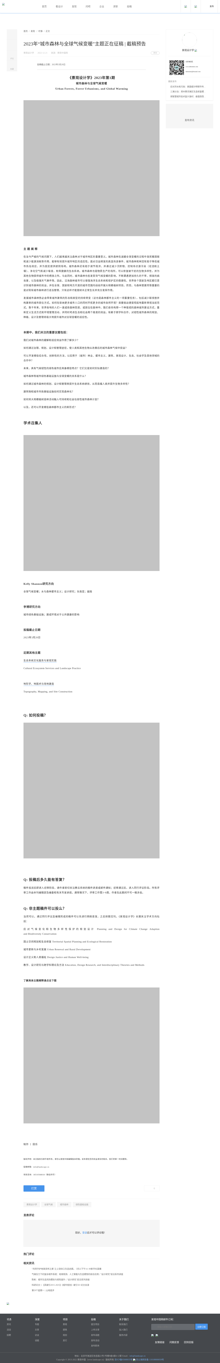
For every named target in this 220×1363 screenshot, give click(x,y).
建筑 (65, 1330)
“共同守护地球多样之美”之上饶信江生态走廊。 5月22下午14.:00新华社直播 (66, 1269)
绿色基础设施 (82, 1204)
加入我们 (123, 1330)
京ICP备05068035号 (123, 1360)
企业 (101, 6)
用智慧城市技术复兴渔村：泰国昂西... (188, 96)
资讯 (9, 1324)
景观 (65, 1324)
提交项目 (95, 1324)
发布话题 (95, 1335)
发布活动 (95, 1340)
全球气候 (48, 1204)
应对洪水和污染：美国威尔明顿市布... (188, 87)
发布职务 (95, 1346)
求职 (115, 6)
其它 (65, 1340)
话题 (37, 1340)
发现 (74, 6)
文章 (37, 1330)
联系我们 (123, 1324)
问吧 (88, 6)
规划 (65, 1335)
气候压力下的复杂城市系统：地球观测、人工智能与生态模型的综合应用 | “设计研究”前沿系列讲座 (77, 1274)
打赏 (34, 1188)
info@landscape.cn (137, 1356)
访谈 (37, 1335)
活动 (9, 1330)
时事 (40, 31)
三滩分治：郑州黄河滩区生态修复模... (188, 91)
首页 (44, 6)
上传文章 (95, 1330)
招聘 (9, 1335)
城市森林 (64, 1204)
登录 (84, 1232)
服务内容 (123, 1335)
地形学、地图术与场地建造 (38, 684)
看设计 (59, 6)
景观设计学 (31, 1204)
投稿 (129, 6)
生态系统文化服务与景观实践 (40, 660)
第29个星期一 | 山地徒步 (43, 1290)
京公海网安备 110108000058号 (150, 1360)
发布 (212, 6)
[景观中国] (18, 6)
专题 (37, 1324)
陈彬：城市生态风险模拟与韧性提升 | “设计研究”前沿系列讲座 (61, 1280)
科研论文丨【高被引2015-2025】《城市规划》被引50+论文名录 (60, 1285)
